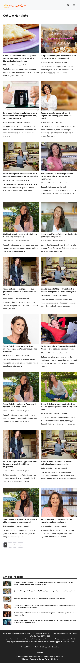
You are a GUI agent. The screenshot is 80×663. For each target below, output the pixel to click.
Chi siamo (25, 659)
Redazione (34, 659)
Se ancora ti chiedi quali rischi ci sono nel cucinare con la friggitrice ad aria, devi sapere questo (20, 115)
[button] (68, 5)
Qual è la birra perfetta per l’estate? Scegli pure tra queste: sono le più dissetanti (44, 591)
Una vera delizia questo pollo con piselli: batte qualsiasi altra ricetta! (39, 599)
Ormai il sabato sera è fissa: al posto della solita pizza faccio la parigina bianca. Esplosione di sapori (19, 58)
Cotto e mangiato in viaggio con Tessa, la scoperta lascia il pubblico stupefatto (20, 464)
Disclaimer (55, 659)
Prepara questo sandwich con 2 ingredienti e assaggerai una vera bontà (56, 115)
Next (20, 545)
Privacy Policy (44, 659)
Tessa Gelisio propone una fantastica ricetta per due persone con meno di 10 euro (59, 407)
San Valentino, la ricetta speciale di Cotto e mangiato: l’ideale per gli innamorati (57, 176)
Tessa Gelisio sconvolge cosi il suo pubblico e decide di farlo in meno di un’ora (19, 291)
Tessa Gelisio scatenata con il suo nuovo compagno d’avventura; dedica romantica (20, 349)
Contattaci (55, 647)
